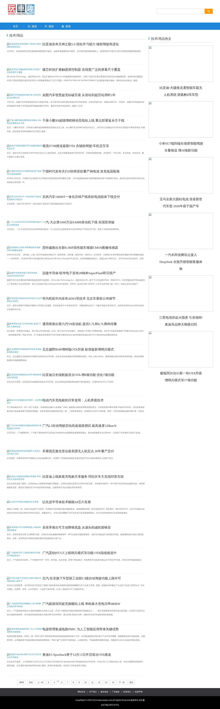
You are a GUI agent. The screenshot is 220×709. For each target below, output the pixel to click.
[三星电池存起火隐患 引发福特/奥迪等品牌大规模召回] (181, 310)
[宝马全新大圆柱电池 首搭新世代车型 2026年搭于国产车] (181, 192)
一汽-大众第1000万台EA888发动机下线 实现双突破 (78, 222)
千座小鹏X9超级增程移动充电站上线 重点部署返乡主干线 (83, 120)
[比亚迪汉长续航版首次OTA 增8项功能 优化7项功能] (24, 377)
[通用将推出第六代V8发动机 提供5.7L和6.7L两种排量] (24, 327)
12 (99, 682)
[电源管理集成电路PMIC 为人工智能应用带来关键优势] (24, 632)
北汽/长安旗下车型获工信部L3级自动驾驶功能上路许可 (81, 578)
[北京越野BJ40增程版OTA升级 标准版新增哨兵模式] (24, 352)
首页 (31, 682)
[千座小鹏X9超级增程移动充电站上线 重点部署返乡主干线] (24, 123)
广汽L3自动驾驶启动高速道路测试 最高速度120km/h (79, 425)
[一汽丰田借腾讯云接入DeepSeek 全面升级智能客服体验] (181, 248)
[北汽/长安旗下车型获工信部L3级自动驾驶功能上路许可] (24, 581)
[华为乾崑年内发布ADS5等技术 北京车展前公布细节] (24, 301)
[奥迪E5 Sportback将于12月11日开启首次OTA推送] (24, 657)
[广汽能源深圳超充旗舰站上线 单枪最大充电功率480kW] (24, 606)
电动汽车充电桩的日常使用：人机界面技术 (73, 400)
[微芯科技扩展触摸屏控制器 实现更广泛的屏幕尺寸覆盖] (24, 72)
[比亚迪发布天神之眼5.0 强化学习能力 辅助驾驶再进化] (24, 47)
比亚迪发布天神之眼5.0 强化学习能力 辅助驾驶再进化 (80, 44)
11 (92, 682)
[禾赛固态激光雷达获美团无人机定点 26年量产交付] (24, 454)
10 (85, 682)
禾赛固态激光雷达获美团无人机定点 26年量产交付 (78, 451)
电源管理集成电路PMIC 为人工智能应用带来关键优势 (80, 629)
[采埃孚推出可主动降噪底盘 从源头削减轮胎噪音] (24, 530)
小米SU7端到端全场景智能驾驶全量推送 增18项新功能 (181, 147)
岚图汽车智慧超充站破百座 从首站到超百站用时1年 (79, 95)
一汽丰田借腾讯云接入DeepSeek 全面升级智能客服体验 (180, 261)
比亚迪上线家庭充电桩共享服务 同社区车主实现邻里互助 (83, 476)
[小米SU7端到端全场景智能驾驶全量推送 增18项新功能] (181, 136)
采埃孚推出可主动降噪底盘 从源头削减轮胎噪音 (76, 527)
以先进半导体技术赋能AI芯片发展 (66, 502)
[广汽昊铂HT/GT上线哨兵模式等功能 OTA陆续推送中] (24, 555)
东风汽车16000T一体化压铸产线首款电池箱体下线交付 (81, 197)
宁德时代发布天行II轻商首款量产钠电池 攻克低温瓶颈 (81, 171)
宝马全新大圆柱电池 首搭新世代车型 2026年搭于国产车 (181, 202)
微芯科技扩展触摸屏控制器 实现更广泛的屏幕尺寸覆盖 (81, 69)
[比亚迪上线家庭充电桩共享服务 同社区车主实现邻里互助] (24, 479)
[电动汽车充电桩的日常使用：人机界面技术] (24, 403)
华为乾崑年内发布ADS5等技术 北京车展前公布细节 (78, 298)
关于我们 (93, 692)
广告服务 (116, 692)
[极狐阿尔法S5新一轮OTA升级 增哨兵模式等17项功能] (181, 366)
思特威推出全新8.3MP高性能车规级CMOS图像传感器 (80, 247)
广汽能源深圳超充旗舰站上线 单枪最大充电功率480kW (81, 603)
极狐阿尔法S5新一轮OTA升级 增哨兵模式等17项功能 (181, 376)
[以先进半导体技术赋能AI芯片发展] (22, 502)
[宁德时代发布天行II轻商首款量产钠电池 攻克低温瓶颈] (24, 174)
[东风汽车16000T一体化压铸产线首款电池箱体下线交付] (24, 199)
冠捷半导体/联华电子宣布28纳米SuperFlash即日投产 (79, 273)
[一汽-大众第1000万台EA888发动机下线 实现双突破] (24, 225)
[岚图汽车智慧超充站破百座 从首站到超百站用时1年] (24, 98)
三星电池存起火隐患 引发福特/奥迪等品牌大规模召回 (181, 321)
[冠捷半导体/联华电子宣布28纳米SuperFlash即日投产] (24, 276)
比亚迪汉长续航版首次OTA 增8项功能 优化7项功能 (78, 375)
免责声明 (139, 692)
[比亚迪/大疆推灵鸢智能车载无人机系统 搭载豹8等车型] (181, 81)
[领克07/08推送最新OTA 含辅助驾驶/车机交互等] (24, 148)
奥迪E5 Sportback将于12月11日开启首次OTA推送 (76, 654)
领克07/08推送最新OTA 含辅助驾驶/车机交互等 (75, 146)
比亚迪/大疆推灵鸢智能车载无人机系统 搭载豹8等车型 (180, 91)
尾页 (131, 682)
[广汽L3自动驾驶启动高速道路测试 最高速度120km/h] (24, 428)
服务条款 (104, 692)
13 (106, 682)
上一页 (40, 682)
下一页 (122, 682)
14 (113, 682)
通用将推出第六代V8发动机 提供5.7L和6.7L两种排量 (79, 324)
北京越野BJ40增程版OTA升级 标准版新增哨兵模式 (78, 349)
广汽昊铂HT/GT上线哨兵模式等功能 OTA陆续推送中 (79, 553)
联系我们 (127, 692)
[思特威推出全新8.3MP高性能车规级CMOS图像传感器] (24, 250)
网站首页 (81, 692)
